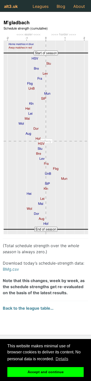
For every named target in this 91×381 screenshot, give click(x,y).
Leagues (41, 6)
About (79, 6)
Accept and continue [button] (46, 372)
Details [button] (62, 359)
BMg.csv (11, 269)
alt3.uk (11, 6)
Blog (61, 6)
